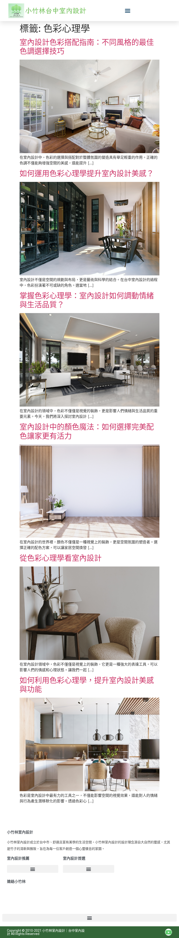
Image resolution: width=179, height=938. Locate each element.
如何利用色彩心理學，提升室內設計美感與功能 (87, 685)
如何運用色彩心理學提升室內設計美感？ (87, 173)
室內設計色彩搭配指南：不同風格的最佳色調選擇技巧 (87, 47)
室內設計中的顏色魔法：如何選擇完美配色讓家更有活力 (87, 431)
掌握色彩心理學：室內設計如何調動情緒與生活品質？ (87, 300)
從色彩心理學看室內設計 (61, 558)
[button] (127, 10)
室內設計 (58, 930)
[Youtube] (168, 932)
